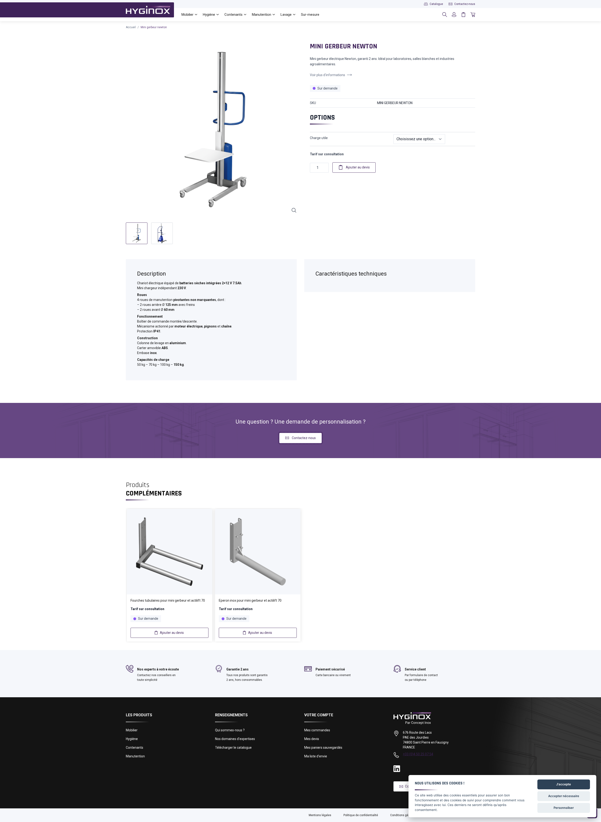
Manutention (135, 756)
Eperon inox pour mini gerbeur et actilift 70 (250, 600)
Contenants (134, 747)
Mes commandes (317, 730)
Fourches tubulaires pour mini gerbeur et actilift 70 (168, 600)
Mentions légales (320, 815)
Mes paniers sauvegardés (323, 747)
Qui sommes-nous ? (230, 730)
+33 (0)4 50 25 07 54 (418, 754)
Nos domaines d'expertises (235, 739)
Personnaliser (564, 808)
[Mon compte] (454, 14)
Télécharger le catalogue (233, 747)
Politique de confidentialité (360, 815)
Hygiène (132, 739)
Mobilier (132, 730)
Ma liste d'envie (315, 756)
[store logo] (148, 10)
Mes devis (311, 739)
